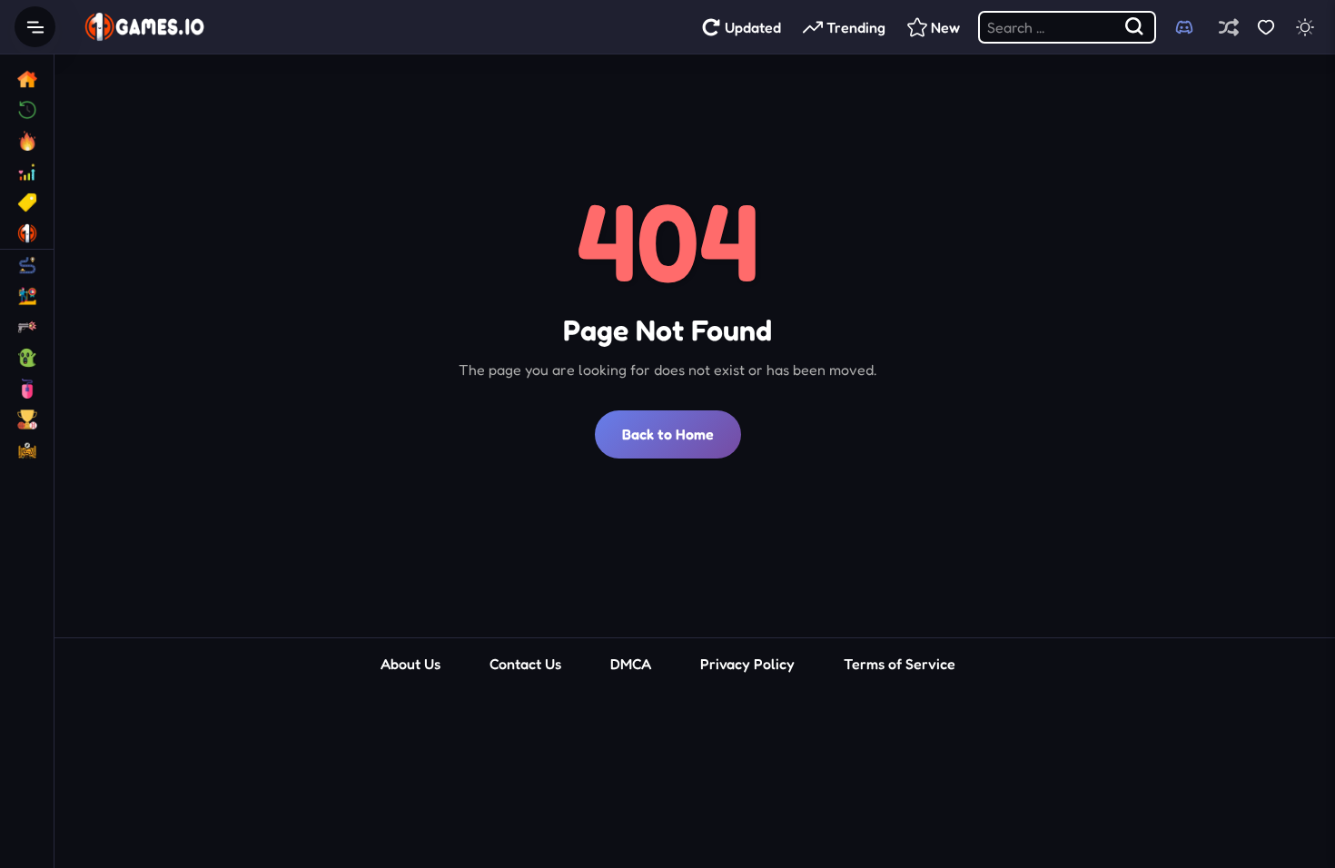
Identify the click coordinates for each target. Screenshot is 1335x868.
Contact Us (525, 664)
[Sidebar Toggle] (35, 26)
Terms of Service (899, 664)
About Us (410, 664)
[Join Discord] (1184, 27)
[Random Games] (1228, 27)
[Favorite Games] (1265, 27)
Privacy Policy (747, 664)
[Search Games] (1135, 27)
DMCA (630, 664)
